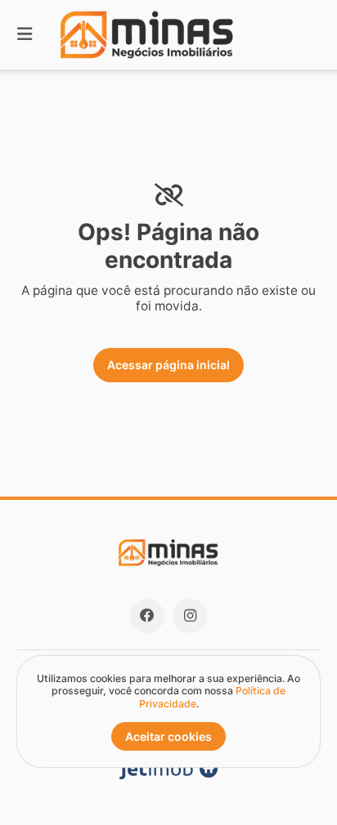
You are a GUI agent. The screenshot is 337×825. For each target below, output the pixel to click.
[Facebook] (147, 616)
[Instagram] (190, 616)
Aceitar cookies (168, 736)
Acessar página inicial (168, 365)
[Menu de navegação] (24, 34)
